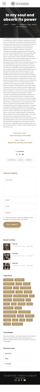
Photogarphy (24, 312)
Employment (9, 292)
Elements (8, 353)
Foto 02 (15, 254)
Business (8, 288)
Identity (7, 300)
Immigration (18, 300)
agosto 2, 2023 (20, 246)
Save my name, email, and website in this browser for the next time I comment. (18, 218)
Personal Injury (10, 312)
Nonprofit (8, 308)
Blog (18, 284)
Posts (20, 316)
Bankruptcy (9, 284)
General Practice (21, 296)
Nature (21, 304)
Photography (9, 316)
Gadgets (22, 24)
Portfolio (8, 364)
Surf (15, 320)
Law (28, 300)
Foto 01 (14, 244)
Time (22, 320)
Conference (25, 288)
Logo (29, 24)
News (14, 24)
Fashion (28, 292)
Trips (29, 320)
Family (19, 292)
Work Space (17, 324)
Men (14, 304)
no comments (21, 27)
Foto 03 (15, 263)
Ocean (18, 308)
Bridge (26, 284)
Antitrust (19, 280)
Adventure (8, 280)
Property (30, 316)
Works (34, 24)
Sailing (7, 320)
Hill (32, 296)
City (16, 288)
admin (6, 24)
